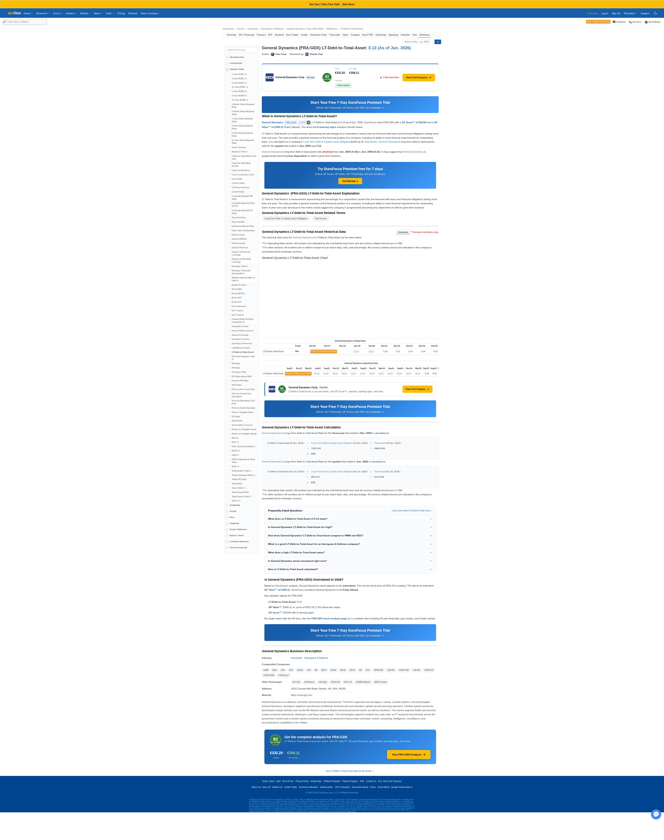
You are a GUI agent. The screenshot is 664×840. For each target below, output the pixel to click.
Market (84, 13)
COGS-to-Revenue (241, 187)
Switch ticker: (411, 41)
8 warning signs (326, 127)
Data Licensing (149, 13)
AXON (333, 670)
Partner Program (350, 781)
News (97, 13)
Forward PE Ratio (240, 380)
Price (232, 517)
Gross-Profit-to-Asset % (242, 331)
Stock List (256, 787)
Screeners (42, 13)
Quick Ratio (237, 421)
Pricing (121, 13)
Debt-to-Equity (238, 243)
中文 (380, 781)
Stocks (240, 29)
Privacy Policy (302, 781)
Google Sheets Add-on (401, 787)
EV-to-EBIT (237, 289)
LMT (283, 670)
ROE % (235, 455)
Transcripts (334, 35)
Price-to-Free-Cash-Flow (243, 389)
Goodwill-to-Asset (240, 326)
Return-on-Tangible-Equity (244, 434)
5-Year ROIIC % (239, 83)
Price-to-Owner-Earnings (243, 408)
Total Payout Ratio (240, 492)
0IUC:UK (348, 682)
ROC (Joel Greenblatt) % (243, 446)
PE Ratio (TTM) (239, 372)
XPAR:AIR (378, 670)
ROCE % (236, 451)
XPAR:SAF (404, 670)
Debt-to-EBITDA (239, 239)
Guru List (266, 787)
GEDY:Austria (380, 682)
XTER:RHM (268, 675)
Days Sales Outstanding (243, 230)
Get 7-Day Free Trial (598, 21)
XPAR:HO (429, 670)
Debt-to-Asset (238, 235)
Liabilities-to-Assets (241, 348)
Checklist (405, 35)
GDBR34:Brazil (363, 682)
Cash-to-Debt (238, 183)
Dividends (234, 523)
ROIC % (235, 466)
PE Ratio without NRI (241, 376)
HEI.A (324, 670)
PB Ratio (236, 363)
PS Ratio (236, 416)
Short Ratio (237, 483)
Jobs (278, 781)
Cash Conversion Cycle (243, 174)
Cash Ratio (237, 179)
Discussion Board (360, 787)
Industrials (252, 29)
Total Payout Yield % (241, 496)
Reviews (132, 13)
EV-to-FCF (236, 302)
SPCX (352, 670)
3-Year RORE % (239, 91)
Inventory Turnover (240, 339)
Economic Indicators (308, 787)
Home (27, 13)
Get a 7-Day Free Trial (323, 351)
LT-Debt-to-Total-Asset (351, 29)
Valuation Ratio (237, 69)
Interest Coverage (240, 335)
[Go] (438, 42)
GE (360, 670)
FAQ (362, 781)
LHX (309, 670)
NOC (274, 670)
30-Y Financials (246, 35)
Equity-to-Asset (239, 285)
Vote (414, 35)
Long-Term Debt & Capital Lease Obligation (327, 141)
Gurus (57, 13)
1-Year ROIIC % (239, 74)
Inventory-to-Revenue (242, 343)
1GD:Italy (322, 682)
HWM (266, 670)
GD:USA (296, 682)
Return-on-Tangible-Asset (244, 429)
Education (629, 13)
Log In (604, 13)
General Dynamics (272, 122)
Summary (231, 35)
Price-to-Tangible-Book (242, 412)
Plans (373, 787)
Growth (233, 511)
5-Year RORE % (239, 96)
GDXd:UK (335, 682)
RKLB (343, 670)
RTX (368, 670)
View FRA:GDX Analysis (406, 754)
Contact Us (371, 781)
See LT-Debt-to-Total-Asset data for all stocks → (350, 771)
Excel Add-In (384, 787)
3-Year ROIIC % (239, 78)
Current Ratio (238, 192)
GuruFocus (228, 29)
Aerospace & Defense (272, 29)
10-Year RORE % (240, 100)
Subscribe (592, 13)
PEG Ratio (237, 385)
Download (403, 232)
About (272, 781)
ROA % (235, 438)
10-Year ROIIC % (240, 87)
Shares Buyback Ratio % (243, 475)
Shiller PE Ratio (239, 479)
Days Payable (238, 222)
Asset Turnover (239, 147)
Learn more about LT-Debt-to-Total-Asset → (412, 510)
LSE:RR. (391, 670)
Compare (355, 35)
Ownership (381, 35)
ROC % (235, 442)
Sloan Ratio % (238, 488)
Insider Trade (290, 787)
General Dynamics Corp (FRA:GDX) (305, 29)
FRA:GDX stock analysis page (329, 618)
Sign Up (616, 13)
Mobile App (316, 781)
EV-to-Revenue (239, 306)
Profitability (235, 505)
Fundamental (236, 63)
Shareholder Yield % (241, 471)
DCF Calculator (342, 787)
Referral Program (332, 781)
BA (316, 670)
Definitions (331, 29)
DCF (270, 35)
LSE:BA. (417, 670)
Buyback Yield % (240, 152)
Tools (109, 13)
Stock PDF (367, 35)
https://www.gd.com (301, 695)
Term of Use (287, 781)
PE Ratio (236, 368)
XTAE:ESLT (283, 675)
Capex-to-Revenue (241, 170)
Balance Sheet (236, 535)
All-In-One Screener (392, 781)
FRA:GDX (297, 122)
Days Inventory (239, 217)
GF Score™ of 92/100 (414, 122)
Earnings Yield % (240, 266)
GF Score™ (275, 612)
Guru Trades (292, 35)
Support (645, 13)
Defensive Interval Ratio (243, 226)
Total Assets (370, 141)
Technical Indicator (238, 547)
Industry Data (326, 787)
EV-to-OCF (237, 298)
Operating (393, 35)
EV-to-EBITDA (238, 293)
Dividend (279, 35)
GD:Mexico (309, 682)
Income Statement (238, 529)
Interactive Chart (318, 35)
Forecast (261, 35)
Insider (304, 35)
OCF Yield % (238, 315)
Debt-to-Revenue (240, 247)
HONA (300, 670)
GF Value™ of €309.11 (277, 589)
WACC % (236, 501)
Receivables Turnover (242, 425)
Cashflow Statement (239, 541)
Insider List (277, 787)
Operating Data (237, 57)
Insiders (70, 13)
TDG (291, 670)
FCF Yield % (237, 310)
